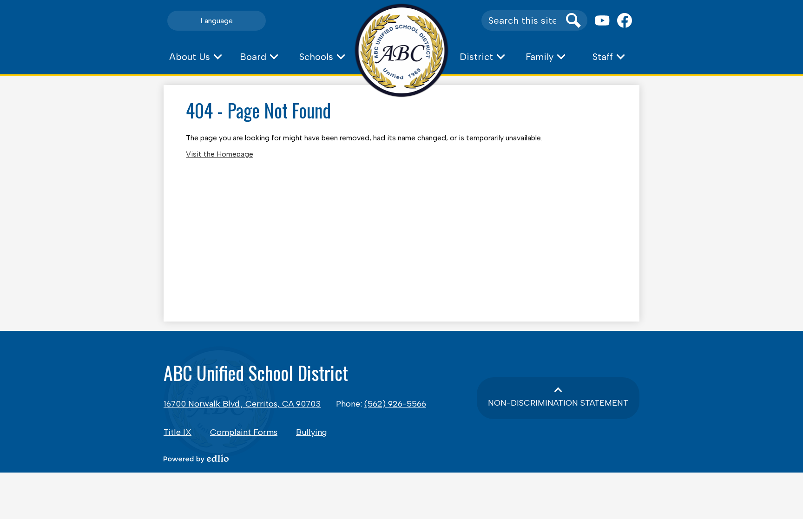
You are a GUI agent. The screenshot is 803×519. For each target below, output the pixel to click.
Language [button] (216, 20)
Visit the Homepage (219, 154)
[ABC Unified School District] (401, 50)
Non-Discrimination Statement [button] (558, 403)
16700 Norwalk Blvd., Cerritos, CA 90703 (242, 404)
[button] (195, 57)
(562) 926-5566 (395, 404)
